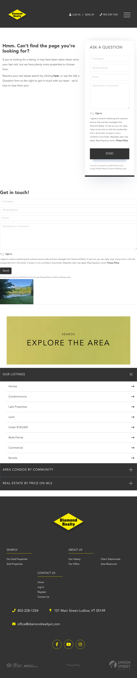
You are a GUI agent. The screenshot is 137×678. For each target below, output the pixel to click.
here (56, 76)
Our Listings (14, 374)
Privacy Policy (122, 141)
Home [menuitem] (41, 582)
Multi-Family (16, 437)
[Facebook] (56, 644)
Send (109, 153)
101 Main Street (79, 611)
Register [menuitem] (42, 592)
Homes (13, 386)
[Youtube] (68, 644)
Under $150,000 (18, 427)
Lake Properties (18, 407)
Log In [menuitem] (41, 587)
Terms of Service (116, 169)
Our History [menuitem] (74, 559)
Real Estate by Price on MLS (27, 483)
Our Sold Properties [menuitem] (17, 559)
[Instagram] (80, 644)
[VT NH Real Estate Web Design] (119, 665)
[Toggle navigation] (127, 15)
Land (11, 417)
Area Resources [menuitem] (109, 564)
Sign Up (89, 15)
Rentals (13, 458)
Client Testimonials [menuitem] (110, 559)
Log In (76, 15)
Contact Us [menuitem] (43, 597)
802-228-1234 (110, 15)
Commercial (16, 448)
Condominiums (18, 396)
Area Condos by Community (28, 469)
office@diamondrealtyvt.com (39, 624)
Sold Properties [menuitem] (15, 564)
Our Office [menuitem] (74, 564)
